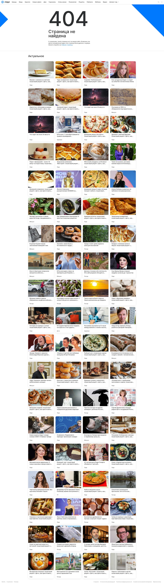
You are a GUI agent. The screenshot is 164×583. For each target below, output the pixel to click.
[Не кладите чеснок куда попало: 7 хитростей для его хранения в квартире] (68, 292)
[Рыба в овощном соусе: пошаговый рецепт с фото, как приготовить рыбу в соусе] (95, 484)
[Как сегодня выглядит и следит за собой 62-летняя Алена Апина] (123, 74)
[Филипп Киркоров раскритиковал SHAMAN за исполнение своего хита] (68, 183)
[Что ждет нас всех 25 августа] (95, 101)
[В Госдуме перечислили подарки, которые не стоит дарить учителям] (68, 320)
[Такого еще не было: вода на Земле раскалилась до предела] (95, 292)
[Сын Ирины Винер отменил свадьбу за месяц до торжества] (123, 265)
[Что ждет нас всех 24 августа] (41, 128)
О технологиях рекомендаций (107, 581)
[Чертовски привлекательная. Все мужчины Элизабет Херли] (41, 484)
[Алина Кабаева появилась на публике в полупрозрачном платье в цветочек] (123, 183)
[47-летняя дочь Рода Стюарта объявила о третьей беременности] (95, 456)
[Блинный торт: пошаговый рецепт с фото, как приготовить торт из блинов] (68, 456)
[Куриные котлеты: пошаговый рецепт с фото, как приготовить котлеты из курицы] (95, 210)
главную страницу (67, 45)
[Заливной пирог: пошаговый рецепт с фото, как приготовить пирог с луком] (68, 101)
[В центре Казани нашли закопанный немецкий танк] (41, 238)
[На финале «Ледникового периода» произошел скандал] (68, 429)
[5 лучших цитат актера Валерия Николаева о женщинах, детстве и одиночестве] (95, 538)
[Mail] (2, 2)
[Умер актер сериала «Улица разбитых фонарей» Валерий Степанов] (123, 320)
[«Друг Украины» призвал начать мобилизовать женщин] (41, 374)
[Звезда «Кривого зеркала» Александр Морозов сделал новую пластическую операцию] (41, 347)
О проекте (96, 581)
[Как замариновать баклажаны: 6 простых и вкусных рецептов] (68, 210)
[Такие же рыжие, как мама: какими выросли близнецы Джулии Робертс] (123, 156)
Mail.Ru (3, 581)
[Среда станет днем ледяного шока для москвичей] (95, 238)
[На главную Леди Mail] (7, 2)
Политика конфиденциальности (124, 581)
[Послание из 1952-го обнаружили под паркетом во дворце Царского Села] (123, 101)
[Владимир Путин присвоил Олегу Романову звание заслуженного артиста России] (68, 484)
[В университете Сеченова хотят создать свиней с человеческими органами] (123, 347)
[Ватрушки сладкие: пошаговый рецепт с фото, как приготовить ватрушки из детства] (41, 402)
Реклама (16, 581)
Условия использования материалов (142, 581)
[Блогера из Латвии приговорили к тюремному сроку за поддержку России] (95, 429)
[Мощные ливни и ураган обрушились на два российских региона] (41, 292)
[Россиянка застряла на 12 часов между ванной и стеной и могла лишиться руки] (95, 320)
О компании (10, 581)
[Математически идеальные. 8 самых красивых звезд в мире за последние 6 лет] (41, 456)
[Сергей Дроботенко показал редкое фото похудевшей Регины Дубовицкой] (123, 402)
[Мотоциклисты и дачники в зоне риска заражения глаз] (68, 566)
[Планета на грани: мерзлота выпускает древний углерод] (68, 538)
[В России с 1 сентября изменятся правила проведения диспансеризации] (68, 128)
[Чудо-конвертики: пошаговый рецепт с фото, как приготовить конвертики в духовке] (68, 74)
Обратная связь (157, 581)
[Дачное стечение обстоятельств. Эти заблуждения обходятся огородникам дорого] (95, 265)
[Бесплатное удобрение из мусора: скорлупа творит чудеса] (95, 511)
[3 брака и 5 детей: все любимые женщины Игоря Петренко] (68, 347)
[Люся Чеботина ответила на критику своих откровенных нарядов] (68, 511)
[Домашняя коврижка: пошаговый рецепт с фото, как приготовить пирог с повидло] (41, 183)
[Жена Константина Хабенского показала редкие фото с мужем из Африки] (123, 538)
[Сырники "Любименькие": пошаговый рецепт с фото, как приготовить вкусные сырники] (95, 74)
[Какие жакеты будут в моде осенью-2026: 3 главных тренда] (41, 429)
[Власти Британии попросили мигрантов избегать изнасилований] (41, 265)
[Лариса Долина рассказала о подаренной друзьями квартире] (68, 402)
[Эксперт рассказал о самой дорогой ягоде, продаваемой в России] (41, 210)
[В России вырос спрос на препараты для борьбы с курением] (68, 265)
